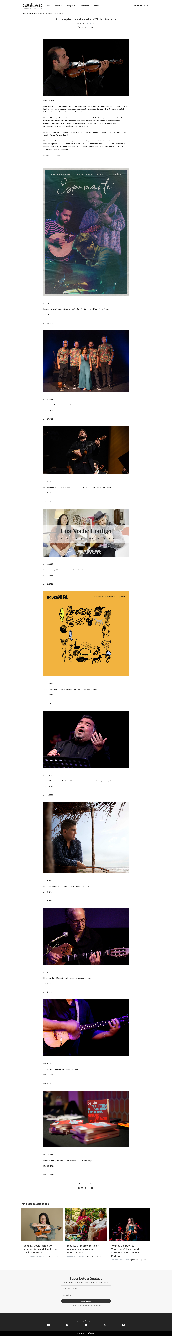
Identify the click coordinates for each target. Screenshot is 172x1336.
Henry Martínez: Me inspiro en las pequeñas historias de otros (67, 978)
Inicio (49, 6)
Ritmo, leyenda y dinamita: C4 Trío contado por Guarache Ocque (67, 1161)
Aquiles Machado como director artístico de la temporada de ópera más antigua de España (77, 781)
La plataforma (84, 6)
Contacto (96, 6)
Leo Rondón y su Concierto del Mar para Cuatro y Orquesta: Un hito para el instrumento (77, 487)
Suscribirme (86, 1301)
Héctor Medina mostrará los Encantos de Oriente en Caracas (66, 887)
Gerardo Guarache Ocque (32, 1256)
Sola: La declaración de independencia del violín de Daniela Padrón (40, 1249)
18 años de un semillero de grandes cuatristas (60, 1069)
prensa (88, 23)
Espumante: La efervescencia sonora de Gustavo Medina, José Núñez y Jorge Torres (76, 309)
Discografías (70, 6)
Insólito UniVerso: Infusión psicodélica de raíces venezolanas (83, 1249)
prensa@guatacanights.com (86, 1321)
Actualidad (32, 13)
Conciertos (58, 6)
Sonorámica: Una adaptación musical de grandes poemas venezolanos (70, 690)
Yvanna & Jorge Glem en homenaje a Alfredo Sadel (63, 570)
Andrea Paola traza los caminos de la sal (58, 405)
